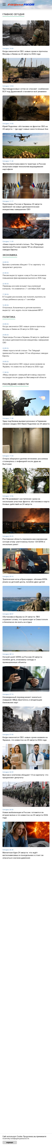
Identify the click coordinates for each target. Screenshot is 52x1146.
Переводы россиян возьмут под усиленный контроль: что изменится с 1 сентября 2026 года (24, 286)
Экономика (10, 255)
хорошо (9, 1142)
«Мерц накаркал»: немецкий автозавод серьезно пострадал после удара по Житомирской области (24, 375)
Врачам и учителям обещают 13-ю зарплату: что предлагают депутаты (24, 264)
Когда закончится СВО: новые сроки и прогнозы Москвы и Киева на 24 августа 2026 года (24, 326)
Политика (9, 316)
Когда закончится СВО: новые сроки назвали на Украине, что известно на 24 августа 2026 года (24, 364)
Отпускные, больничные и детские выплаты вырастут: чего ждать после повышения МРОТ (23, 307)
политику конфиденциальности (16, 1139)
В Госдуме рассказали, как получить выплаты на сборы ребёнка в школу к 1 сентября (24, 297)
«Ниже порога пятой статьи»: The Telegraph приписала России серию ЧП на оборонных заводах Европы (25, 352)
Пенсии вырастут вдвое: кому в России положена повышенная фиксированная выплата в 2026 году (24, 275)
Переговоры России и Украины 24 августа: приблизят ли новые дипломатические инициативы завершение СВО (26, 339)
